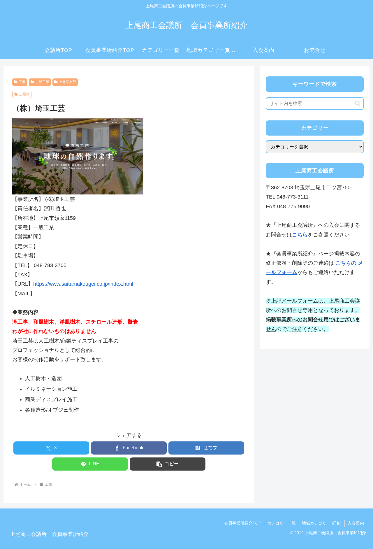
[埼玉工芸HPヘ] (77, 156)
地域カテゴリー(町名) (322, 523)
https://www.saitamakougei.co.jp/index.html (83, 284)
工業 (22, 82)
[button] (167, 464)
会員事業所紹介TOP (242, 523)
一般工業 (42, 82)
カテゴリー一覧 (281, 523)
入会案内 (356, 523)
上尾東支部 (67, 82)
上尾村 (24, 94)
